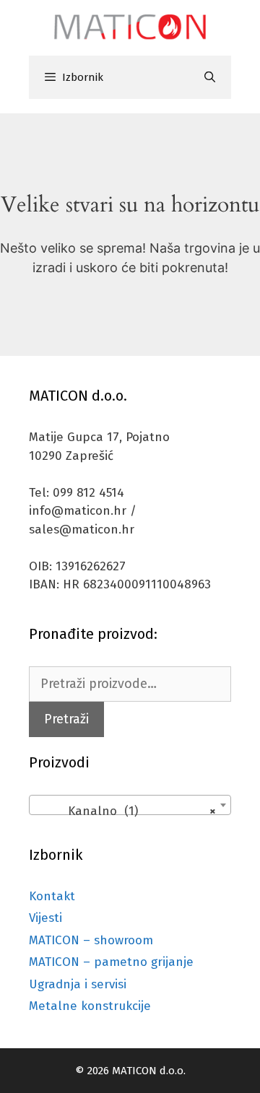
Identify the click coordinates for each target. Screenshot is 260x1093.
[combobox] (130, 805)
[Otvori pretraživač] (209, 77)
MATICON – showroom (91, 940)
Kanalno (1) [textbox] (125, 811)
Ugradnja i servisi (77, 984)
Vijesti (45, 918)
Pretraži (66, 719)
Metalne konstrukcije (90, 1006)
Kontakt (52, 896)
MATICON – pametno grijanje (111, 962)
